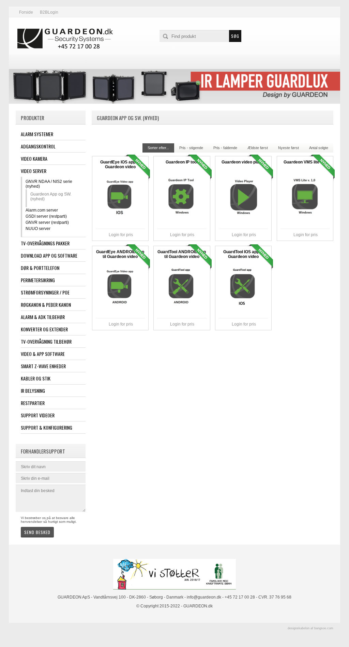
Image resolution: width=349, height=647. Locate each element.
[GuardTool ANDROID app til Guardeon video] (181, 288)
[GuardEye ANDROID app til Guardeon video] (120, 288)
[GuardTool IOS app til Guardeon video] (243, 288)
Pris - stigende (191, 148)
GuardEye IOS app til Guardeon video (120, 164)
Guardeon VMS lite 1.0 (305, 162)
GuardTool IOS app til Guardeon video (243, 254)
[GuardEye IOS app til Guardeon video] (120, 198)
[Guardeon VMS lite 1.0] (305, 198)
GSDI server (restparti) (46, 216)
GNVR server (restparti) (47, 222)
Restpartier (33, 402)
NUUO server (38, 228)
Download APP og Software (49, 255)
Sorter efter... (158, 148)
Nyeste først (288, 148)
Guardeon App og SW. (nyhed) (50, 196)
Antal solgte (318, 148)
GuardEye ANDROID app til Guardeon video (120, 254)
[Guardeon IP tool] (181, 198)
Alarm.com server (42, 210)
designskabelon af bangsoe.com (310, 628)
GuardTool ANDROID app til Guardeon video (181, 254)
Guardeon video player (243, 162)
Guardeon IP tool (182, 162)
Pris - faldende (225, 148)
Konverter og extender (44, 329)
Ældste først (257, 148)
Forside (26, 12)
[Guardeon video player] (243, 198)
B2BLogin (49, 12)
